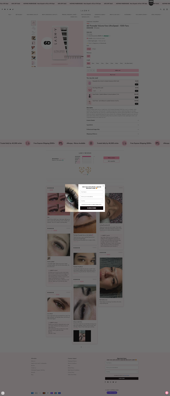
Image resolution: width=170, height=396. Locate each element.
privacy (97, 204)
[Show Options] (102, 200)
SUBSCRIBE (91, 208)
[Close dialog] (103, 186)
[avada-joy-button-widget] (166, 392)
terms (94, 204)
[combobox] (91, 200)
